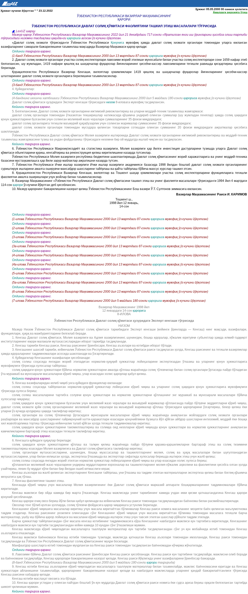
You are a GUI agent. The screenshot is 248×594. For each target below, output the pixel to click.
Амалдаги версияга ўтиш (230, 12)
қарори (18, 184)
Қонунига (117, 42)
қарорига (74, 38)
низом (111, 102)
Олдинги (18, 51)
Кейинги (18, 106)
